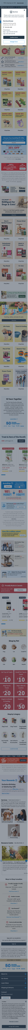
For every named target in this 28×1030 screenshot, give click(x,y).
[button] (24, 10)
